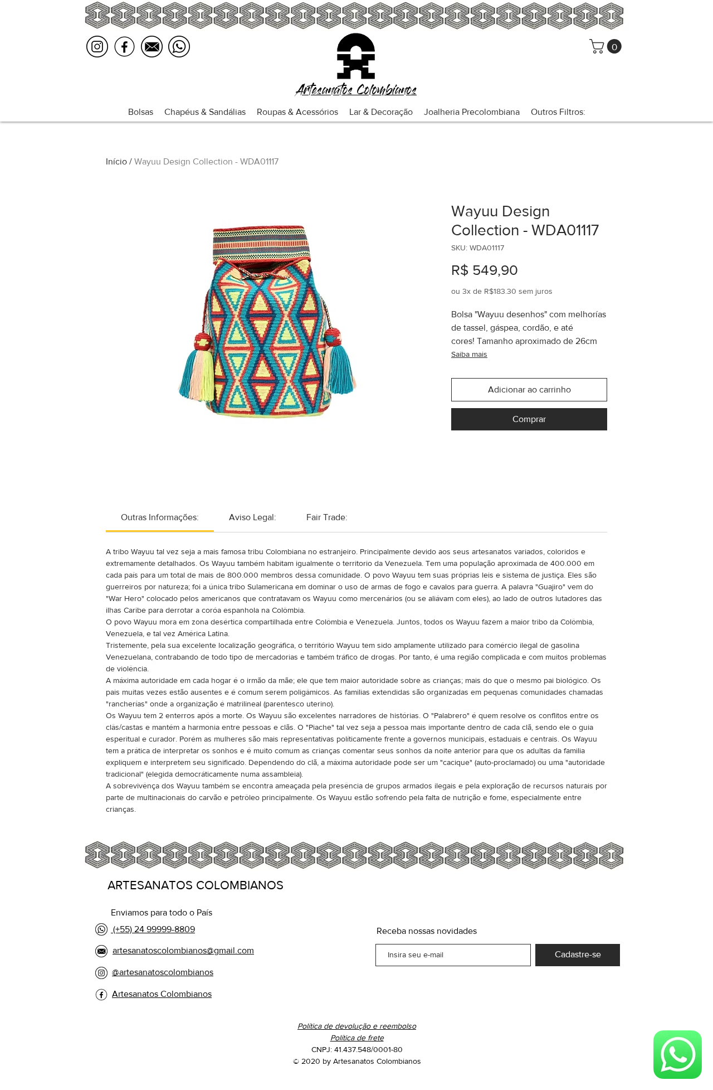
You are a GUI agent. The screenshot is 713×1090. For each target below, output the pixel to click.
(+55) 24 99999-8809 (153, 929)
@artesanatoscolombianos (162, 972)
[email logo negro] (152, 46)
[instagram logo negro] (97, 46)
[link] (160, 517)
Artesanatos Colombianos (162, 994)
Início (116, 161)
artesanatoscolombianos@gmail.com (183, 950)
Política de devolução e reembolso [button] (356, 1025)
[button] (607, 46)
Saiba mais (469, 354)
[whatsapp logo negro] (179, 46)
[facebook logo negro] (124, 46)
